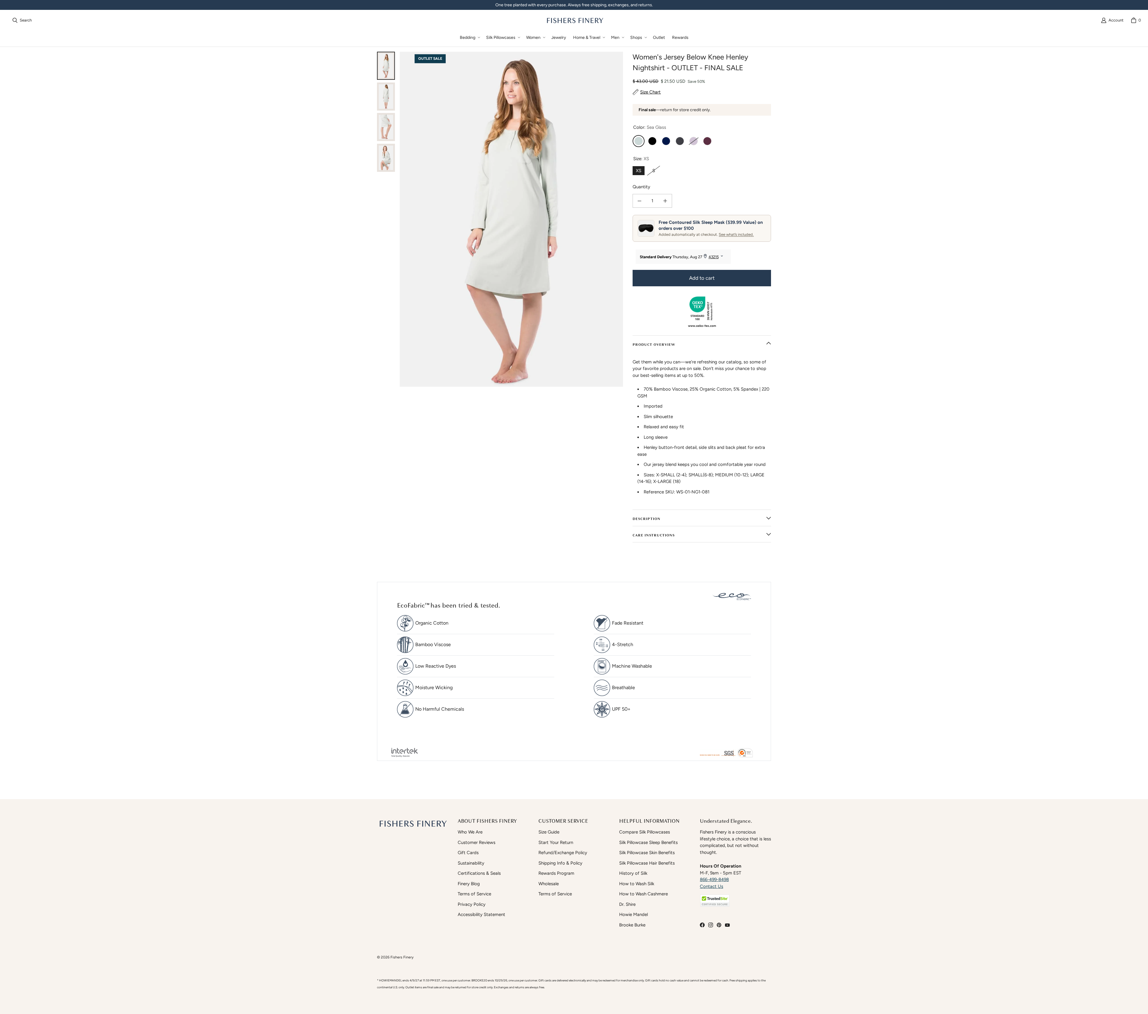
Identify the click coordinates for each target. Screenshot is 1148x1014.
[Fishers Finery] (574, 20)
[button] (469, 37)
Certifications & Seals (479, 873)
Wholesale (548, 883)
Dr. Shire (627, 904)
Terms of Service (474, 894)
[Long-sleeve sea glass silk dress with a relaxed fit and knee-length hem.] (386, 96)
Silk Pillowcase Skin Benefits (647, 852)
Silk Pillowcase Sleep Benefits (648, 842)
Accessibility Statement (481, 914)
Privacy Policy (472, 904)
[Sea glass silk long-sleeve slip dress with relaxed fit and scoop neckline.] (386, 65)
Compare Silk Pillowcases (644, 832)
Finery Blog (469, 883)
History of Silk (633, 873)
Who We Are (470, 832)
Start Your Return (555, 842)
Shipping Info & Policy (560, 863)
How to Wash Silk (636, 883)
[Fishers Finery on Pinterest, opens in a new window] (719, 925)
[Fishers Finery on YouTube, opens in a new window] (727, 925)
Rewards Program (556, 873)
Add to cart (702, 278)
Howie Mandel (633, 914)
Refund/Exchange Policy (562, 852)
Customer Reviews (476, 842)
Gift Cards (468, 852)
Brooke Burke (632, 925)
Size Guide (548, 832)
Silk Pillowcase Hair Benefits (647, 863)
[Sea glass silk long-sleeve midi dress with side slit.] (386, 157)
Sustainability (471, 863)
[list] (511, 219)
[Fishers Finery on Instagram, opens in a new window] (710, 925)
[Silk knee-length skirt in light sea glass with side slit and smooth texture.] (386, 127)
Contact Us (711, 886)
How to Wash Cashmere (643, 894)
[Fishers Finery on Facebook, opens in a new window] (702, 925)
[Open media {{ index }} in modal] (511, 219)
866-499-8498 (714, 879)
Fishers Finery (401, 957)
